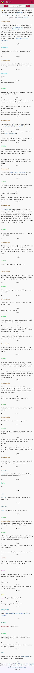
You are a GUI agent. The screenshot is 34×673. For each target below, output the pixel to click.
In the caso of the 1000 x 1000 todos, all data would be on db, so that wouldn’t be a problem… (16, 462)
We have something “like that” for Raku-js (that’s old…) (15, 125)
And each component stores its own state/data (15, 398)
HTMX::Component (16, 29)
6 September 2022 (22, 17)
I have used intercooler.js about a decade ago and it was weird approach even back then (16, 321)
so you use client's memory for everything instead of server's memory (17, 546)
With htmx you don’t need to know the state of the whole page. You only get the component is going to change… (16, 349)
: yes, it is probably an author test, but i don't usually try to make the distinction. (16, 474)
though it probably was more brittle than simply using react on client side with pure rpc (16, 198)
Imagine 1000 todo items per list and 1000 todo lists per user (16, 432)
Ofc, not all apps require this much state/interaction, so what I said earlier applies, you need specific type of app (16, 449)
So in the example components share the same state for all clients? (16, 234)
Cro (9, 664)
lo (1, 486)
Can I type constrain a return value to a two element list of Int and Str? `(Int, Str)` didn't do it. (16, 562)
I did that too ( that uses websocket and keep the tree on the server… (16, 173)
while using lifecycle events (9, 193)
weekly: (15, 614)
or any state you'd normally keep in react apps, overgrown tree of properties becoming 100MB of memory (17, 441)
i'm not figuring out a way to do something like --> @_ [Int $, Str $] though (16, 587)
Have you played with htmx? (9, 310)
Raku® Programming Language (24, 664)
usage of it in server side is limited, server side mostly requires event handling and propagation (15, 113)
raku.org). (20, 12)
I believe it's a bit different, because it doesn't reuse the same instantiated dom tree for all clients (16, 186)
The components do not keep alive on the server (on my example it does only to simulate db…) (16, 139)
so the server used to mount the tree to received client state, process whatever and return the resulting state (16, 161)
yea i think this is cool (7, 82)
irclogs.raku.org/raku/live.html (10, 14)
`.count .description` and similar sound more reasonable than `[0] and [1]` (17, 645)
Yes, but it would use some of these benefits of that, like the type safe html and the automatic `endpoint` (17, 65)
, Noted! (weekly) (10, 626)
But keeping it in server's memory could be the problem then (17, 409)
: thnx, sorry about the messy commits (14, 510)
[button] (32, 2)
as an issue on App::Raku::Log (17, 667)
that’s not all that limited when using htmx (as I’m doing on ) (17, 132)
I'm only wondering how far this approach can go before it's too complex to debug (17, 337)
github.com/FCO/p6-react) (18, 172)
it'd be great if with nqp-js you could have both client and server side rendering (17, 93)
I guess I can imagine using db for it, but (13, 264)
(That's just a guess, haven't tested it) (12, 604)
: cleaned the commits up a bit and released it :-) (15, 498)
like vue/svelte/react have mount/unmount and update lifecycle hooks (16, 107)
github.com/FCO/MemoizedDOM (14, 126)
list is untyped (5, 582)
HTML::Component (17, 27)
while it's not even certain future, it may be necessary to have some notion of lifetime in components (17, 101)
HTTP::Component (6, 209)
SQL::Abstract (25, 656)
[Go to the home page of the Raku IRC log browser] (2, 2)
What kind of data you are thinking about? (13, 421)
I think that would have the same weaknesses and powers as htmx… (16, 303)
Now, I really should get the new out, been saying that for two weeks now (16, 657)
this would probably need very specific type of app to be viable (16, 291)
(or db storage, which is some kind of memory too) (16, 552)
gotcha (3, 77)
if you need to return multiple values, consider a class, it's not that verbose (15, 638)
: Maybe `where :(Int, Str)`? (11, 598)
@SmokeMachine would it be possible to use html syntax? (16, 52)
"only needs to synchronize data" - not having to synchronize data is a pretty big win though (17, 575)
